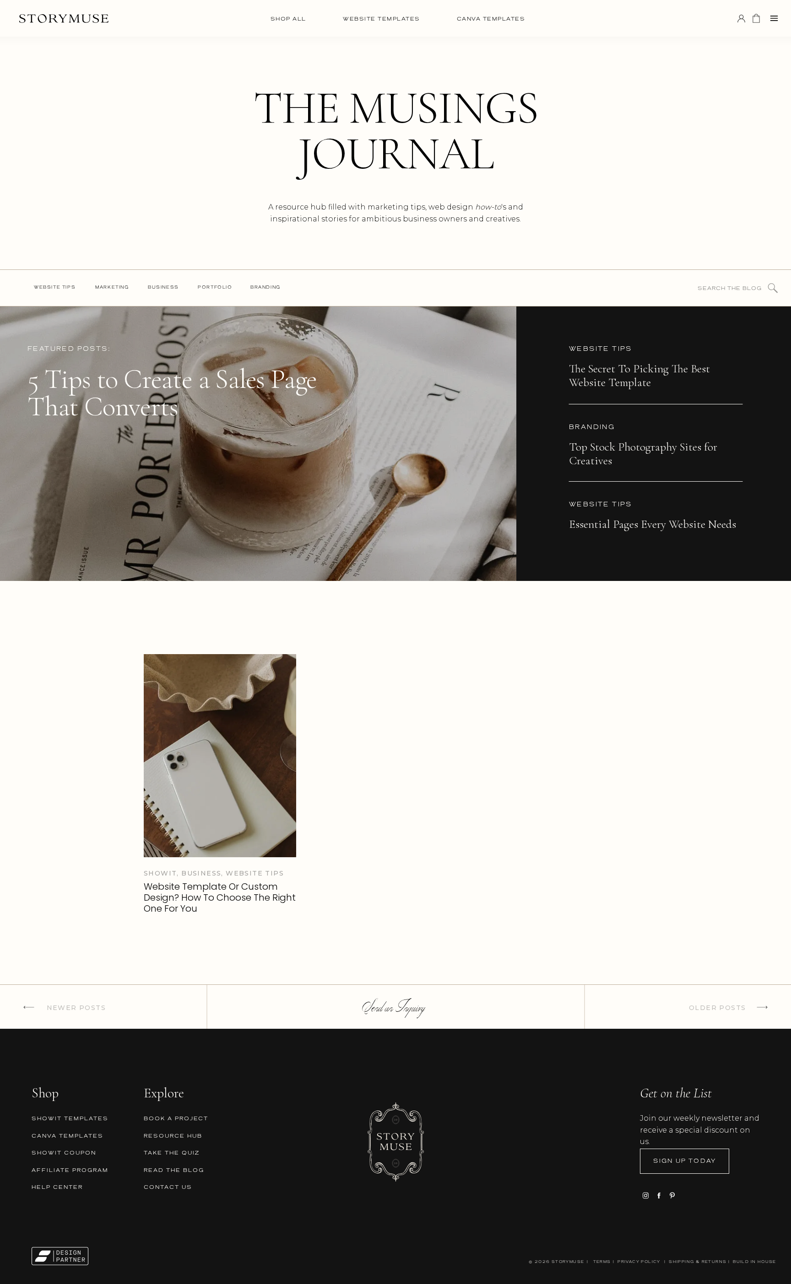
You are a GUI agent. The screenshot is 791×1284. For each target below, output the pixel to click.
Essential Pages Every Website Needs (652, 524)
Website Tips (600, 349)
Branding (592, 427)
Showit (160, 873)
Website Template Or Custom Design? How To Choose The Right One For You (220, 897)
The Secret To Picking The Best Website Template (639, 375)
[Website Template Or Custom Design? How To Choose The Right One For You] (220, 755)
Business (201, 873)
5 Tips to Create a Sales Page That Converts (172, 393)
